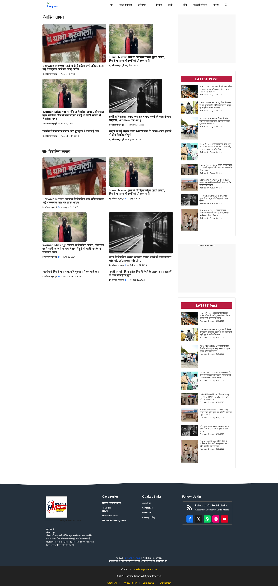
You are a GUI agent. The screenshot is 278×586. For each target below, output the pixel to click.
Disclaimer (147, 512)
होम (111, 5)
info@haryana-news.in (145, 569)
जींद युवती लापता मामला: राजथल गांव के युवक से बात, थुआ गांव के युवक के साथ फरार (214, 198)
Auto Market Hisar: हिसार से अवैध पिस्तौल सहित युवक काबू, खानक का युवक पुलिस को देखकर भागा (214, 121)
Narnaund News (110, 515)
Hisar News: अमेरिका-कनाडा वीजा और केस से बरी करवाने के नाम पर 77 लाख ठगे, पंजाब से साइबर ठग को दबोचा (215, 147)
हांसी (170, 5)
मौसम (215, 5)
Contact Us (147, 507)
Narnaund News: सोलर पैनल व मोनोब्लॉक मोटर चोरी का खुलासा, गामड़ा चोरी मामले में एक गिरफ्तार (214, 213)
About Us (146, 502)
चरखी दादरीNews (106, 509)
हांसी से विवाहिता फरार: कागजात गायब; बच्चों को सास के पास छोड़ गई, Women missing (140, 118)
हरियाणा (142, 5)
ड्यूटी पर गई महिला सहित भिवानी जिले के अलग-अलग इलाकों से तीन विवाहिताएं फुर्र (140, 133)
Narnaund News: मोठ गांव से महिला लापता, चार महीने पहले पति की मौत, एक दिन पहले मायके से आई (215, 182)
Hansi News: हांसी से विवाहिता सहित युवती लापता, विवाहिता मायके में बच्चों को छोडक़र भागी (137, 58)
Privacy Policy (148, 517)
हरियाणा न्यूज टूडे (51, 74)
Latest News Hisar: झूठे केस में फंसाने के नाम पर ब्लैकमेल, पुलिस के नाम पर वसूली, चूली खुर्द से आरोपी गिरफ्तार (215, 105)
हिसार (159, 5)
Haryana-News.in (132, 557)
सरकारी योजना (200, 5)
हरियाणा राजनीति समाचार (111, 502)
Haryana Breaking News (114, 520)
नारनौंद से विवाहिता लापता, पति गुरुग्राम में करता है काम (70, 131)
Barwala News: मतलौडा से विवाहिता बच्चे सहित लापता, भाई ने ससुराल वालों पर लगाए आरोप (73, 67)
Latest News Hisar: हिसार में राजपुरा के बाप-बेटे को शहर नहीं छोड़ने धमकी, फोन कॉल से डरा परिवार (215, 167)
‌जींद (185, 5)
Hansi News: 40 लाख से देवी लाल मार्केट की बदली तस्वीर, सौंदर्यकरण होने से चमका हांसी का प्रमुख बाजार (215, 89)
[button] (226, 5)
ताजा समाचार (126, 5)
